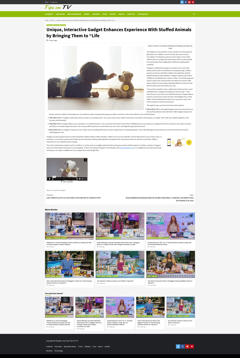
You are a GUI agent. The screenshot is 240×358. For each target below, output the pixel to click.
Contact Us (54, 2)
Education (60, 14)
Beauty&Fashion (74, 14)
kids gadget (61, 190)
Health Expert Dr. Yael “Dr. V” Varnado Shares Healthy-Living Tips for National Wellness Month (119, 323)
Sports (113, 14)
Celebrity (49, 14)
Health (121, 14)
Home (46, 2)
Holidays (96, 14)
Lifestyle (131, 14)
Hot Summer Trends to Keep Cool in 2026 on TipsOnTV (115, 281)
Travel (87, 14)
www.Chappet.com (127, 148)
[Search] (194, 14)
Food (105, 14)
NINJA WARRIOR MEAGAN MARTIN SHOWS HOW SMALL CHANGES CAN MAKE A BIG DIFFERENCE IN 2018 (160, 198)
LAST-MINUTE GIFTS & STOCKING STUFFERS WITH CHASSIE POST (73, 196)
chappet (55, 190)
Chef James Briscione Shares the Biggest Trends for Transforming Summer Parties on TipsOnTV (149, 323)
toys (51, 190)
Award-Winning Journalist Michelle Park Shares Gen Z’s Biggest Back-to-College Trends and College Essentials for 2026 (118, 243)
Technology (143, 14)
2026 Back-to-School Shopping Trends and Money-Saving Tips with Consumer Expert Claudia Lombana (68, 243)
